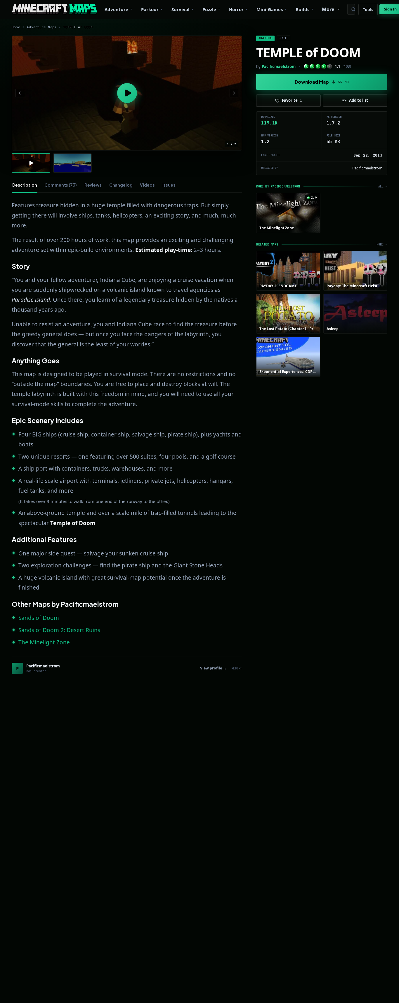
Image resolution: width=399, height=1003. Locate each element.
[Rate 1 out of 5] (306, 66)
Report (236, 668)
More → (382, 244)
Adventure (265, 38)
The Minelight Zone (44, 642)
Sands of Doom (38, 618)
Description (24, 184)
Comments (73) (60, 184)
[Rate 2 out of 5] (312, 66)
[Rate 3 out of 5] (317, 66)
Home (16, 27)
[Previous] (19, 93)
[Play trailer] (127, 93)
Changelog (121, 184)
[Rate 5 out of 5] (329, 66)
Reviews (93, 184)
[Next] (234, 93)
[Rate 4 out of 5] (323, 66)
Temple (283, 38)
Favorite (292, 100)
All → (382, 186)
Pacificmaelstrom (279, 66)
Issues (169, 184)
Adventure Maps (41, 27)
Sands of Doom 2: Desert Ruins (59, 630)
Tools (368, 9)
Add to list (358, 100)
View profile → (213, 668)
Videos (147, 184)
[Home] (54, 9)
